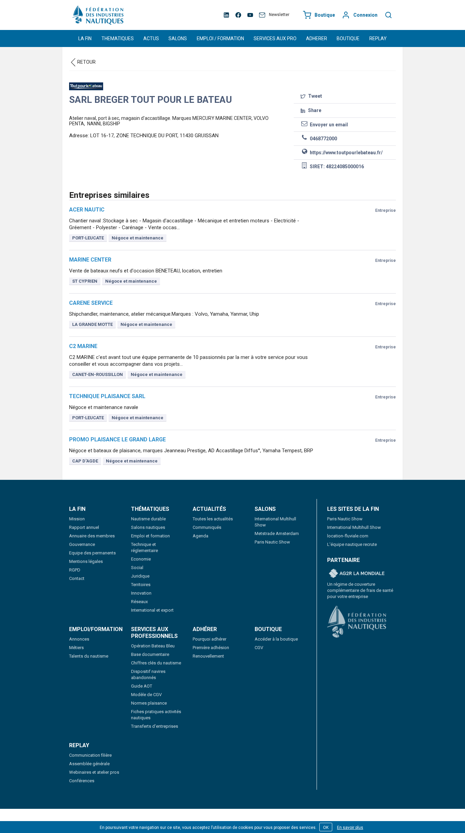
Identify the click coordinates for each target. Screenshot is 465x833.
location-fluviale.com (347, 535)
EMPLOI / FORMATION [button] (220, 38)
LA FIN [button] (85, 38)
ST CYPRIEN (84, 281)
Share (314, 110)
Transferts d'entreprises (154, 726)
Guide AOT (141, 686)
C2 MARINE (83, 346)
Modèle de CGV (146, 694)
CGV (259, 647)
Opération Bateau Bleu (153, 645)
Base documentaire (150, 654)
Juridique (140, 576)
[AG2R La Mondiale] (356, 574)
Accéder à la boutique (276, 639)
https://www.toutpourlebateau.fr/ (346, 152)
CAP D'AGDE (85, 460)
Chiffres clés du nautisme (156, 662)
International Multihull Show (354, 527)
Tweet (314, 96)
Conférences (81, 780)
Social (137, 567)
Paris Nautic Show (272, 542)
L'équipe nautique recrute (352, 544)
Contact (76, 578)
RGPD (74, 569)
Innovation (141, 593)
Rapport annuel (84, 527)
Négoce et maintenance (137, 237)
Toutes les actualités (213, 518)
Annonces (79, 639)
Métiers (76, 647)
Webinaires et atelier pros (94, 772)
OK (325, 827)
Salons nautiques (148, 527)
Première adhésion (211, 647)
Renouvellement (208, 656)
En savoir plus (350, 827)
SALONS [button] (178, 38)
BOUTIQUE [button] (348, 38)
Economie (141, 559)
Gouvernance (82, 544)
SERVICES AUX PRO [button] (275, 38)
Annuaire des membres (92, 535)
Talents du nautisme (88, 656)
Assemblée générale (89, 763)
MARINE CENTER (90, 259)
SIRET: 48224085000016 (336, 166)
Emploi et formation (150, 535)
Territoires (140, 584)
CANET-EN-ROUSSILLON (97, 374)
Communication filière (90, 755)
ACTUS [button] (151, 38)
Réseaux (139, 601)
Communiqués (207, 527)
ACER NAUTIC (87, 209)
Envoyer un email (328, 124)
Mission (77, 518)
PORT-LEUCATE (88, 237)
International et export (152, 610)
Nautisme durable (148, 518)
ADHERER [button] (316, 38)
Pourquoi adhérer (209, 639)
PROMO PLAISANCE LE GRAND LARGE (117, 439)
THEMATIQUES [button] (117, 38)
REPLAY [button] (378, 38)
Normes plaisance (149, 703)
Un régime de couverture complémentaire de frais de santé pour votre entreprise (360, 590)
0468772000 (323, 138)
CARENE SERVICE (91, 303)
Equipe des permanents (92, 552)
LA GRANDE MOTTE (92, 324)
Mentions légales (86, 561)
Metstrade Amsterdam (277, 533)
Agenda (200, 535)
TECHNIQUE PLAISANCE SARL (107, 396)
